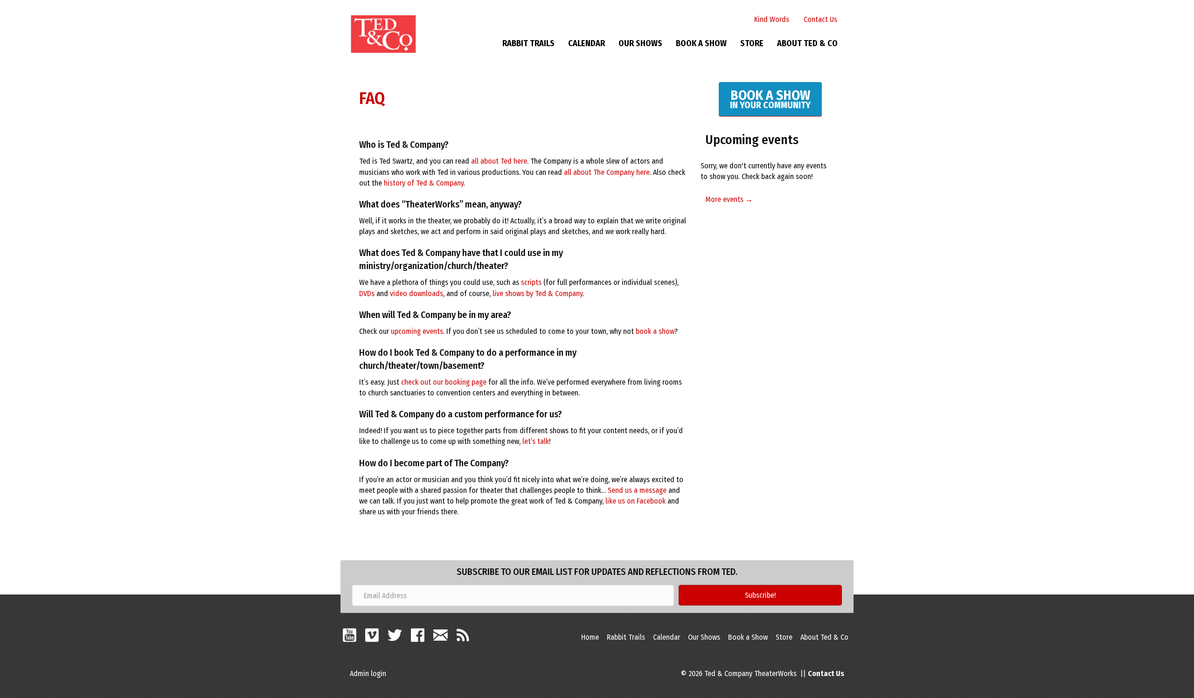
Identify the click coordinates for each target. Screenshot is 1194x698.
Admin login (368, 673)
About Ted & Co (807, 43)
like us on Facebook (635, 501)
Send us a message (637, 490)
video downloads (416, 293)
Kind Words (771, 19)
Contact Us (820, 19)
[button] (760, 595)
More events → (729, 199)
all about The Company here (607, 172)
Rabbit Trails (528, 43)
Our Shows (640, 43)
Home (590, 637)
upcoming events (417, 331)
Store (752, 43)
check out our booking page (443, 382)
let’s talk (535, 441)
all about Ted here (499, 161)
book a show (655, 331)
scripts (531, 282)
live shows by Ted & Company (538, 293)
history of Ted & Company (424, 183)
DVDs (367, 293)
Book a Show (701, 43)
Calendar (586, 43)
